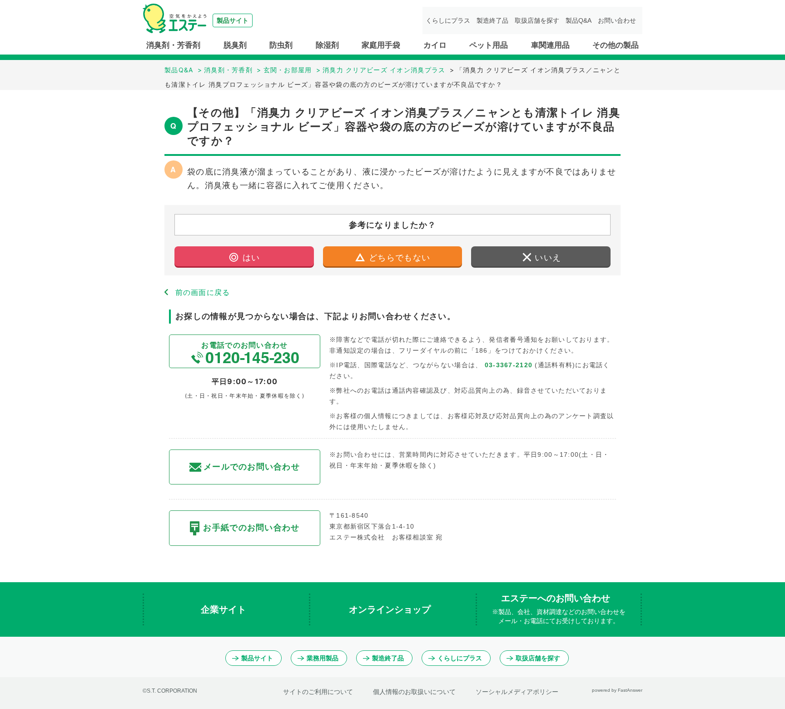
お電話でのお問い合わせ (244, 345)
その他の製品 (615, 45)
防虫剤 (281, 45)
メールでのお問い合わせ (252, 466)
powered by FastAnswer (617, 690)
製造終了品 (492, 20)
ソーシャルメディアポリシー (517, 691)
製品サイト (257, 658)
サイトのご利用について (318, 691)
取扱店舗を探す (537, 20)
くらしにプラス (448, 20)
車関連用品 (550, 45)
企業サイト (225, 609)
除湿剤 (327, 45)
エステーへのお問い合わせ (559, 609)
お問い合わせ (617, 20)
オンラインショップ (391, 609)
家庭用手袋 (381, 45)
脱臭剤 (235, 45)
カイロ (435, 45)
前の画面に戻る (202, 292)
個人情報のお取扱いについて (414, 691)
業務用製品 (322, 658)
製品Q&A (578, 20)
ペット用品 (488, 45)
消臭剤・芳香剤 (173, 45)
